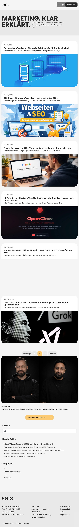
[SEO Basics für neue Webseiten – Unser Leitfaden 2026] (39, 120)
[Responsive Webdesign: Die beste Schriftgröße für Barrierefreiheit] (39, 70)
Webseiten (7, 478)
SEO (5, 475)
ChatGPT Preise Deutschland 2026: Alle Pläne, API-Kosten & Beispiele (28, 444)
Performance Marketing (12, 472)
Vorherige (27, 354)
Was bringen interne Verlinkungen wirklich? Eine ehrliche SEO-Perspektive (29, 447)
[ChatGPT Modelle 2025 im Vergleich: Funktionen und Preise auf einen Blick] (39, 275)
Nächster (52, 354)
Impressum (65, 514)
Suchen (6, 425)
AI (4, 469)
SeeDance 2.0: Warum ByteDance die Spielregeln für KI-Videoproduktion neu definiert (34, 450)
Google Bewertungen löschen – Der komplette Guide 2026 (24, 453)
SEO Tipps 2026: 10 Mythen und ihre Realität (19, 456)
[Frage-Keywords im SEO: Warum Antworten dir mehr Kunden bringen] (39, 170)
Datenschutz (65, 509)
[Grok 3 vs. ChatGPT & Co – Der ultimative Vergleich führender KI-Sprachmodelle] (39, 327)
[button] (39, 417)
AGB (62, 512)
